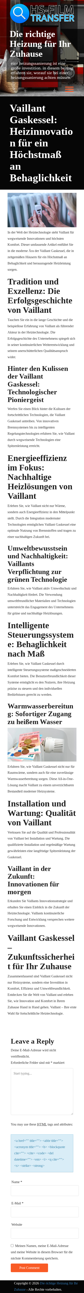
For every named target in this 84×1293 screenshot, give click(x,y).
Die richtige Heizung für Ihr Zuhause (40, 44)
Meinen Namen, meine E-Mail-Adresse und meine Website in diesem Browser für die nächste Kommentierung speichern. (42, 1252)
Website (16, 1224)
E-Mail (17, 1203)
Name (16, 1182)
